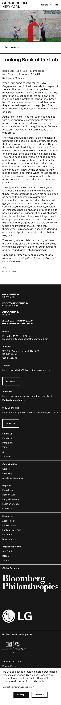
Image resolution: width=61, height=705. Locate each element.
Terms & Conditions (12, 661)
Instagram (7, 443)
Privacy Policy (9, 666)
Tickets (44, 5)
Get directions (9, 358)
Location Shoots (10, 504)
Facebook (7, 438)
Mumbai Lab (37, 70)
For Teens (7, 534)
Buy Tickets (11, 381)
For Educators (9, 525)
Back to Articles (12, 47)
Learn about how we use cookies (17, 687)
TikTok (5, 447)
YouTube (6, 456)
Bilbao (5, 556)
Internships (7, 473)
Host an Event (9, 495)
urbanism (12, 271)
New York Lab (10, 74)
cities (4, 271)
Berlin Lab (8, 70)
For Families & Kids (11, 530)
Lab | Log (22, 70)
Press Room (8, 490)
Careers (6, 469)
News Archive (9, 539)
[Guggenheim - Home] (14, 5)
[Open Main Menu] (57, 4)
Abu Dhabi (7, 551)
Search (51, 5)
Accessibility (8, 521)
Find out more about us (14, 400)
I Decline (39, 695)
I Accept (21, 695)
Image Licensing (10, 499)
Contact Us (8, 508)
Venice (5, 560)
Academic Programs (12, 478)
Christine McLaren (14, 78)
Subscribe (10, 423)
